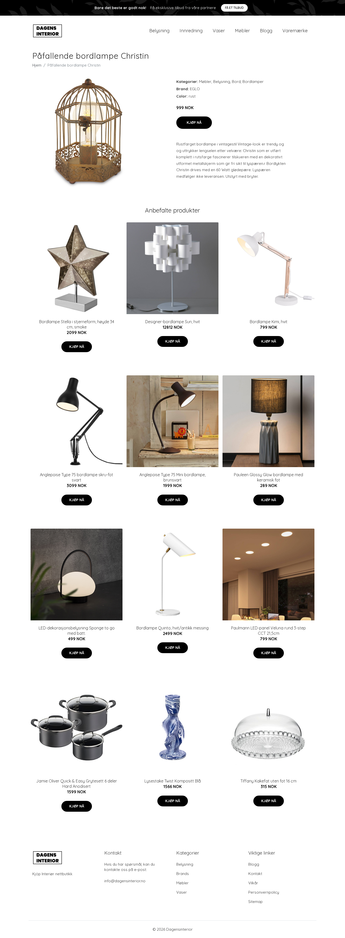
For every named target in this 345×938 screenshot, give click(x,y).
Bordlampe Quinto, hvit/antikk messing (172, 627)
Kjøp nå (194, 122)
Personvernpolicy (263, 892)
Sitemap (255, 901)
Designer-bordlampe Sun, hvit (172, 321)
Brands (182, 873)
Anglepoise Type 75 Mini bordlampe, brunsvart (172, 477)
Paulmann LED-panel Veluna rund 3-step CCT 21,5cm (268, 630)
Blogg (266, 31)
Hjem (36, 65)
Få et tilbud (234, 8)
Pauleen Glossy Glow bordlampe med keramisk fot (268, 477)
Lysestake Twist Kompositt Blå (172, 780)
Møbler (242, 31)
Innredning (191, 31)
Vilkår (253, 883)
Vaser (219, 31)
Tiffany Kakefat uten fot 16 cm (268, 780)
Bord (236, 81)
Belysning (159, 31)
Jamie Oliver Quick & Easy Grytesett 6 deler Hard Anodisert (76, 783)
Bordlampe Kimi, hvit (268, 321)
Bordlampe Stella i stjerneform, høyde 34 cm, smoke (76, 324)
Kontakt (255, 873)
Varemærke (295, 31)
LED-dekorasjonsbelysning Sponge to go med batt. (77, 630)
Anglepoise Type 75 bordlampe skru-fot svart (76, 477)
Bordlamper (253, 81)
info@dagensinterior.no (124, 881)
